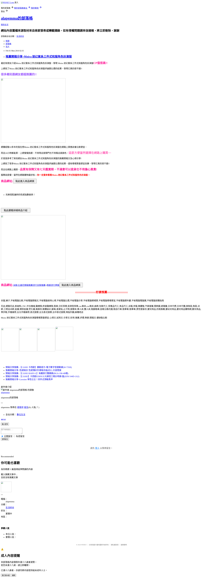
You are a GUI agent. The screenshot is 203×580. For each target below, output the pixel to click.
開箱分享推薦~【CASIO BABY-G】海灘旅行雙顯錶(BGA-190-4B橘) (37, 373)
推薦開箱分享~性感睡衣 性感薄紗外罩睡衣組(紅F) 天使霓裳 (33, 370)
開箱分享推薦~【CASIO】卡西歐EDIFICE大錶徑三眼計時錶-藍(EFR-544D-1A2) (42, 376)
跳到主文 (4, 25)
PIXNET (84, 545)
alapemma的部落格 (17, 18)
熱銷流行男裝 (53, 285)
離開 (13, 575)
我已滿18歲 (6, 575)
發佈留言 (5, 439)
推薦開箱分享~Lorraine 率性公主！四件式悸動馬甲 (29, 379)
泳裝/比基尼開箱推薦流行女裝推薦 (29, 285)
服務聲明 (124, 545)
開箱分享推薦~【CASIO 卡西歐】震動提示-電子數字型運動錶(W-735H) (39, 367)
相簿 (7, 41)
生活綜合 (20, 36)
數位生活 (21, 414)
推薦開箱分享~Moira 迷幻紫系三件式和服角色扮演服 (39, 56)
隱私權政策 (115, 545)
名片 (7, 47)
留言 (26, 407)
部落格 (8, 44)
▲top (3, 419)
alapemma (5, 392)
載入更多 (5, 424)
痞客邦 (20, 407)
